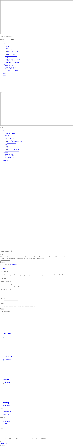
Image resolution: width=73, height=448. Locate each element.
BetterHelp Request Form (12, 51)
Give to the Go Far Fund (10, 68)
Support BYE (5, 64)
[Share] (2, 445)
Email (2, 303)
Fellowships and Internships (11, 56)
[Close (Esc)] (0, 445)
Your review (3, 298)
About (4, 43)
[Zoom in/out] (4, 445)
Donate (4, 75)
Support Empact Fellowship (11, 67)
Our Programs (6, 48)
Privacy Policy (6, 414)
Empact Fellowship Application (13, 59)
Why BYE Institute (7, 411)
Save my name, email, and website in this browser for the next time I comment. (18, 306)
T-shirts (15, 264)
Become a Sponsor (9, 65)
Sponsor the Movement (7, 412)
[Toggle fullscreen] (3, 445)
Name (2, 300)
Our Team (7, 46)
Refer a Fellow (10, 57)
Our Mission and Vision (10, 45)
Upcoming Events (6, 421)
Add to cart (2, 262)
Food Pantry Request (11, 54)
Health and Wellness (9, 49)
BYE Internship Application (13, 60)
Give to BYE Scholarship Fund (11, 70)
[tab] (38, 267)
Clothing (12, 264)
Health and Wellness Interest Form (14, 52)
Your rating (3, 289)
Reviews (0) (5, 268)
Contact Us (5, 73)
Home (4, 41)
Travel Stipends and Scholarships (12, 62)
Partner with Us (6, 72)
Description (5, 266)
